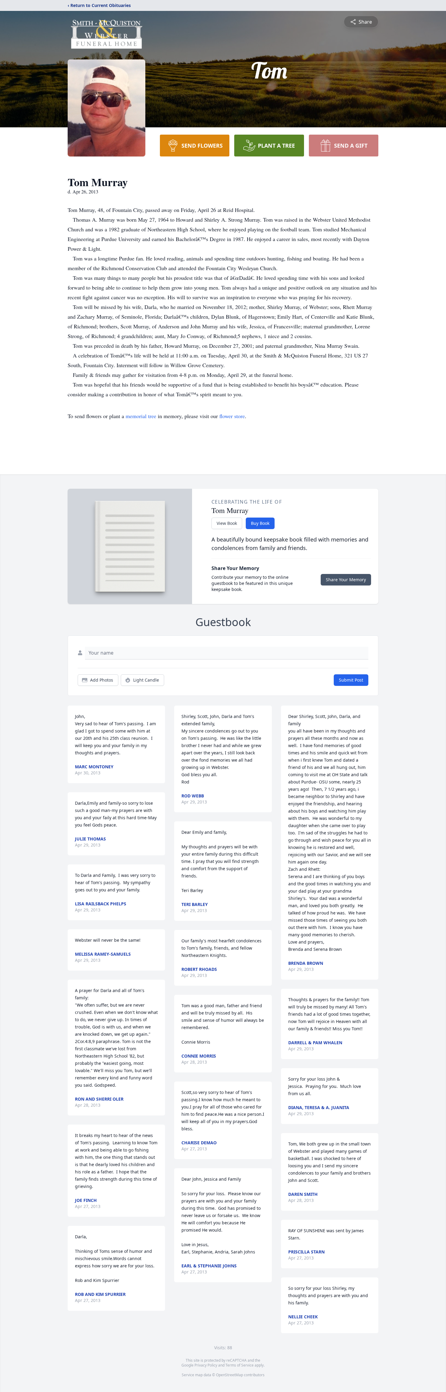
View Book (227, 523)
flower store (232, 416)
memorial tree (141, 416)
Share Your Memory (346, 579)
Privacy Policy (205, 1365)
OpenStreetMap (229, 1374)
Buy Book (260, 523)
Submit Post (351, 680)
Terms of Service (239, 1365)
